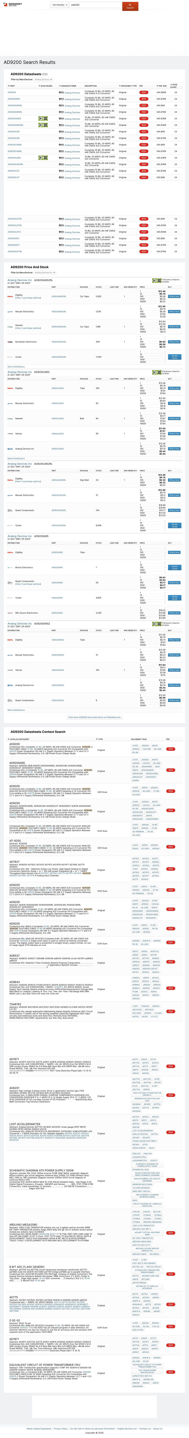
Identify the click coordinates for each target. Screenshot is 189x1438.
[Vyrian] (11, 356)
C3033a (155, 904)
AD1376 (68, 1133)
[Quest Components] (11, 510)
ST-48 (154, 828)
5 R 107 (154, 1016)
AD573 (27, 1135)
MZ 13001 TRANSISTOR (142, 1238)
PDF (144, 92)
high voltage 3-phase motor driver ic (147, 1094)
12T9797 (136, 1215)
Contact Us (145, 1428)
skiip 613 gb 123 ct (141, 1245)
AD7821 (72, 1302)
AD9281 (30, 1304)
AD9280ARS (137, 1386)
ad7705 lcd (137, 1267)
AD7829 (22, 1304)
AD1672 (155, 978)
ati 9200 (145, 848)
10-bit (42, 1278)
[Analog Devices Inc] (11, 448)
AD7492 (22, 875)
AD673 (50, 1135)
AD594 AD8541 (139, 1148)
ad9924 (145, 972)
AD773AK (85, 1308)
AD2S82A (136, 1111)
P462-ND (136, 1153)
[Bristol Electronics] (11, 567)
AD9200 (145, 745)
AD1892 (147, 1104)
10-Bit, (39, 747)
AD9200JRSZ (58, 388)
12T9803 (158, 1215)
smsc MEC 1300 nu (141, 1191)
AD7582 (13, 1138)
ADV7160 (136, 1082)
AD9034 (156, 985)
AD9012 (60, 1306)
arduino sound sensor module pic (147, 1249)
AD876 (12, 751)
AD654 (144, 951)
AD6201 (146, 1089)
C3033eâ (147, 749)
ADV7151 (136, 1079)
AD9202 (24, 1327)
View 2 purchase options (28, 328)
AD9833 (155, 958)
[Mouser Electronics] (11, 311)
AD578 (43, 1135)
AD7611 (135, 972)
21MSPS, (59, 987)
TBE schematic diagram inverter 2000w (147, 1196)
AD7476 (31, 875)
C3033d (146, 763)
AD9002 (17, 1308)
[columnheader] (21, 86)
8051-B (145, 1108)
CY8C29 (146, 1212)
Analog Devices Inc (20, 280)
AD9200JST (137, 777)
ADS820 (147, 1013)
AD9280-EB (148, 1379)
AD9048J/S (58, 1304)
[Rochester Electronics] (11, 341)
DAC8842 (136, 1104)
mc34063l (154, 1254)
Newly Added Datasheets (39, 1428)
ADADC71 (39, 1138)
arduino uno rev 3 (141, 1229)
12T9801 (158, 1218)
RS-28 (150, 831)
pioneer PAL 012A (140, 1169)
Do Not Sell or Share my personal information (92, 1428)
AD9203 (13, 875)
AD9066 (34, 1306)
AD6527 (135, 965)
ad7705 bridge (139, 1283)
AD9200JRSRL (152, 773)
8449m (135, 780)
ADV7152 (147, 1079)
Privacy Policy (61, 1428)
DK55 (134, 1200)
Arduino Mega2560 (152, 1222)
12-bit (135, 1006)
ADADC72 (50, 1138)
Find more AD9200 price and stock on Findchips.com (95, 717)
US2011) (153, 1160)
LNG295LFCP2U (139, 1157)
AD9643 (136, 988)
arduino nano (139, 1254)
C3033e (146, 805)
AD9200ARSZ (58, 640)
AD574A (35, 1135)
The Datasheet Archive (13, 4)
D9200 (135, 848)
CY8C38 (136, 1212)
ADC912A (14, 1140)
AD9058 (25, 1306)
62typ (153, 1059)
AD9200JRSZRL (59, 480)
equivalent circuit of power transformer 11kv (147, 1365)
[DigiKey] (11, 296)
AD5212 (76, 1133)
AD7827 (45, 873)
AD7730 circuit (154, 1267)
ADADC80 (60, 1138)
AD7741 (154, 955)
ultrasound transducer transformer (147, 1271)
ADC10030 (137, 1009)
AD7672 (22, 1138)
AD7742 (135, 958)
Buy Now (175, 296)
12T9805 (136, 1222)
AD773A (135, 1063)
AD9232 (156, 988)
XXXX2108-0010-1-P (49, 1234)
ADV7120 (145, 1086)
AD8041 (146, 1383)
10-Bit (49, 828)
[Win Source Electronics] (11, 612)
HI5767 (145, 1016)
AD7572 (67, 1135)
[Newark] (11, 326)
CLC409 (158, 1013)
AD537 (135, 951)
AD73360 (145, 1279)
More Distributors (16, 367)
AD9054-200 (28, 1308)
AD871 (154, 1066)
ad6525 (155, 972)
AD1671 (145, 1063)
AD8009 (136, 1383)
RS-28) (135, 752)
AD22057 (146, 1137)
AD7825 (13, 1304)
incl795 (157, 1212)
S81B (157, 766)
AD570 (12, 1135)
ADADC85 (81, 1138)
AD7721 (135, 1276)
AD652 (144, 955)
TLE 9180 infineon (141, 1188)
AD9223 (145, 981)
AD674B (58, 1135)
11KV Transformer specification (147, 1371)
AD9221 (135, 981)
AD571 (20, 1135)
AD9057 (43, 1306)
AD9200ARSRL (147, 770)
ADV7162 (147, 1082)
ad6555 (136, 969)
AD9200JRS (137, 773)
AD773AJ (66, 1308)
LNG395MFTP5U (139, 1160)
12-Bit (135, 869)
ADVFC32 (155, 951)
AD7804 (155, 1108)
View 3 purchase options (28, 298)
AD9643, (136, 985)
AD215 (151, 1148)
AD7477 (69, 873)
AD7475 (155, 872)
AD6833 (156, 962)
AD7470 (77, 873)
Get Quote (174, 357)
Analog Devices (72, 92)
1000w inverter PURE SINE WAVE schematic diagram (147, 1174)
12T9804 (147, 1215)
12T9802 (147, 1218)
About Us (157, 1428)
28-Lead (157, 749)
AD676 (135, 1279)
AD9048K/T (82, 1304)
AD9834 (136, 962)
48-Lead (146, 791)
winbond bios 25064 (142, 1184)
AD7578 (85, 1135)
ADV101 (157, 1082)
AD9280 (24, 940)
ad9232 (135, 1315)
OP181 (145, 1144)
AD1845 (135, 1108)
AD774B (30, 1138)
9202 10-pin (137, 1330)
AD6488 (146, 965)
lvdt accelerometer (142, 1130)
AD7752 (157, 1104)
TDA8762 (145, 1006)
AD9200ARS (57, 552)
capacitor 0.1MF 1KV (142, 1376)
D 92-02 (155, 1326)
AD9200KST (151, 777)
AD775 (61, 873)
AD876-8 (146, 941)
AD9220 (155, 981)
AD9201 (155, 1070)
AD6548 (156, 965)
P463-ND (148, 1153)
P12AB (135, 991)
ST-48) (156, 791)
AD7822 (54, 873)
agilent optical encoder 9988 (147, 1233)
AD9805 (48, 1308)
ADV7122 (136, 1089)
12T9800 (136, 1218)
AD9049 (40, 1308)
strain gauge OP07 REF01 (144, 1141)
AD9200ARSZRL (59, 296)
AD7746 (145, 958)
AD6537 (146, 962)
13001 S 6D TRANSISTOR (143, 1225)
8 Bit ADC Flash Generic (144, 1263)
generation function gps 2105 (147, 1099)
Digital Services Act (127, 1428)
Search (130, 8)
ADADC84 (71, 1138)
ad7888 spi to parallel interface (147, 1287)
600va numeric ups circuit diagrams (147, 1180)
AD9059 (52, 1306)
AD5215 (85, 1133)
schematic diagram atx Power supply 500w (147, 1165)
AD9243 (146, 985)
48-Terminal (138, 831)
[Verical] (11, 433)
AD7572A (75, 1135)
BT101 (135, 1086)
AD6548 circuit (150, 969)
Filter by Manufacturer (22, 79)
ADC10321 (149, 1009)
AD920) (146, 928)
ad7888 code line (150, 1276)
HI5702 (135, 1016)
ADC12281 (136, 1013)
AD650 (135, 955)
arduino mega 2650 (141, 1241)
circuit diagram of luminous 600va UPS (147, 1205)
